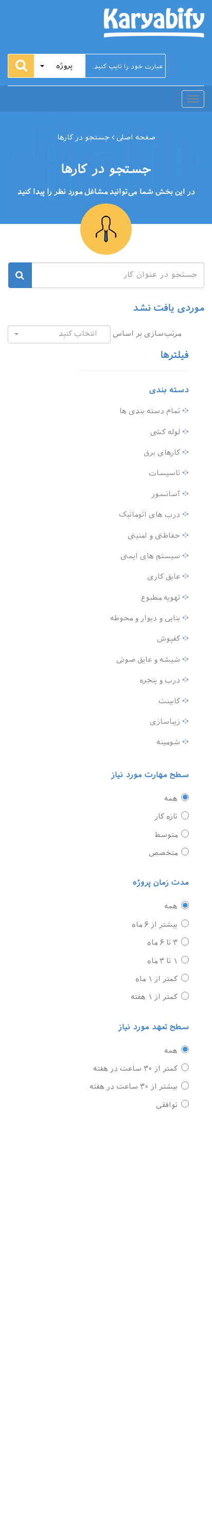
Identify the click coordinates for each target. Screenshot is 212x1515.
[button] (59, 65)
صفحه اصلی (134, 137)
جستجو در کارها (83, 137)
